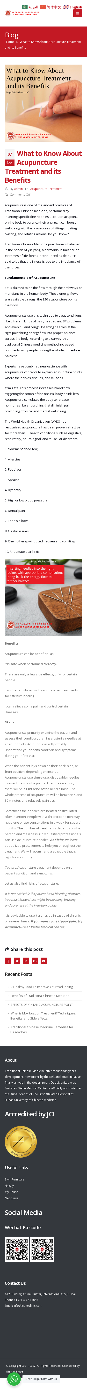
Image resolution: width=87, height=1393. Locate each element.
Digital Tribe (14, 1371)
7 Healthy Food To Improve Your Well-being (42, 987)
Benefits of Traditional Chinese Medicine (40, 996)
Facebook (8, 961)
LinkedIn (26, 961)
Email (44, 961)
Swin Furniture (14, 1179)
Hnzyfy (9, 1185)
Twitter (17, 961)
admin (18, 189)
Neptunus (11, 1198)
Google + (35, 961)
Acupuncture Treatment (46, 189)
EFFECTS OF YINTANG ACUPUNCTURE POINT (42, 1005)
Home (10, 42)
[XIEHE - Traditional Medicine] (22, 13)
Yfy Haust (11, 1192)
